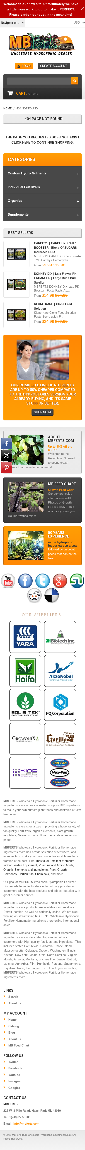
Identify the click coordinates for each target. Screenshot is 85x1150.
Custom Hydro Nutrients (27, 173)
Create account (53, 66)
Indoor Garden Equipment (20, 865)
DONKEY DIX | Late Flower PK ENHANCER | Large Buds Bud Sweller (55, 278)
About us (14, 1003)
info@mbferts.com (26, 1123)
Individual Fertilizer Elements (55, 861)
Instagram (15, 1081)
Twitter (13, 1062)
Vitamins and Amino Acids (56, 865)
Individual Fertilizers (24, 186)
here (26, 142)
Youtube (14, 1075)
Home (7, 108)
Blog (11, 1032)
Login (26, 66)
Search (13, 996)
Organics (15, 200)
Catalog (13, 1026)
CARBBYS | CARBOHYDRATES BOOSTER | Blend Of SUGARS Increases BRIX (55, 247)
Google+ (14, 1088)
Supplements (18, 214)
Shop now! (42, 412)
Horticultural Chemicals (34, 874)
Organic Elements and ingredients (25, 869)
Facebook (15, 1068)
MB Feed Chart (18, 1045)
